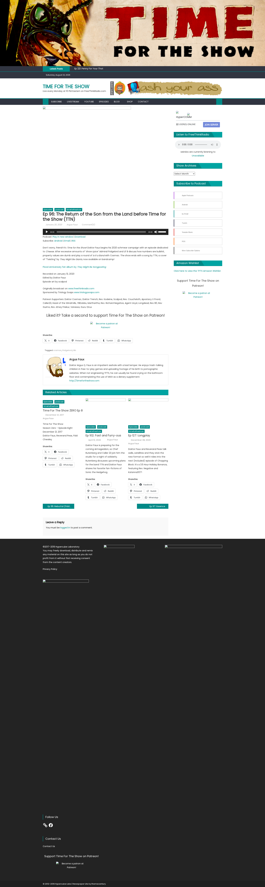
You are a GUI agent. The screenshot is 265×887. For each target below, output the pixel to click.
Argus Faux (72, 224)
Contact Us (49, 846)
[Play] (46, 231)
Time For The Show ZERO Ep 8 (63, 410)
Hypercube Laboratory (67, 546)
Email (67, 240)
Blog (117, 101)
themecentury (99, 883)
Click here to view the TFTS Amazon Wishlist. (197, 270)
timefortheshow (74, 209)
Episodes (104, 101)
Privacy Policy (50, 569)
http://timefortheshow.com (84, 380)
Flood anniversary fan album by (74, 266)
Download (80, 236)
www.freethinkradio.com (81, 288)
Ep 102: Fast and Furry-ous (103, 435)
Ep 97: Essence (157, 506)
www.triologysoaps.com (86, 292)
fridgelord (67, 350)
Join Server (211, 124)
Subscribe (56, 101)
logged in (65, 527)
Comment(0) (88, 224)
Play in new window (63, 236)
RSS (73, 240)
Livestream (73, 101)
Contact (143, 101)
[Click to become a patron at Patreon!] (105, 325)
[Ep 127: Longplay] (148, 410)
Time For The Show (66, 86)
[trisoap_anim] (166, 88)
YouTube (89, 101)
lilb (74, 350)
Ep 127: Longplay (139, 435)
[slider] (162, 231)
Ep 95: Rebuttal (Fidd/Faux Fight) (61, 506)
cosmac (57, 350)
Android (58, 240)
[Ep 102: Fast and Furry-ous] (106, 410)
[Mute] (155, 231)
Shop (130, 101)
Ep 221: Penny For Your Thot (88, 68)
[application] (105, 232)
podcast (59, 209)
